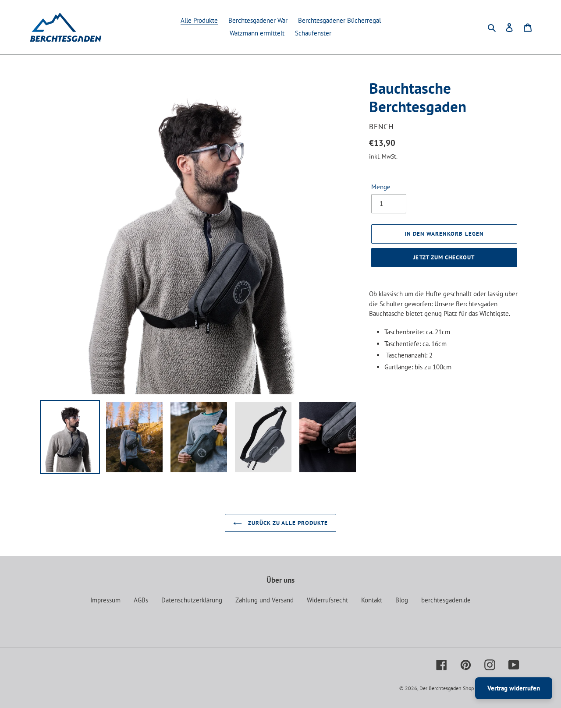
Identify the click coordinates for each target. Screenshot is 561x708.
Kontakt (371, 600)
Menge (381, 187)
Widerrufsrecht (327, 600)
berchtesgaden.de (446, 600)
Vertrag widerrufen (513, 688)
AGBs (141, 600)
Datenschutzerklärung (191, 600)
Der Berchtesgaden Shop (446, 688)
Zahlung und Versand (264, 600)
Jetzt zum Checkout (444, 257)
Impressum (105, 600)
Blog (401, 600)
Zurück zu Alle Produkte (287, 523)
